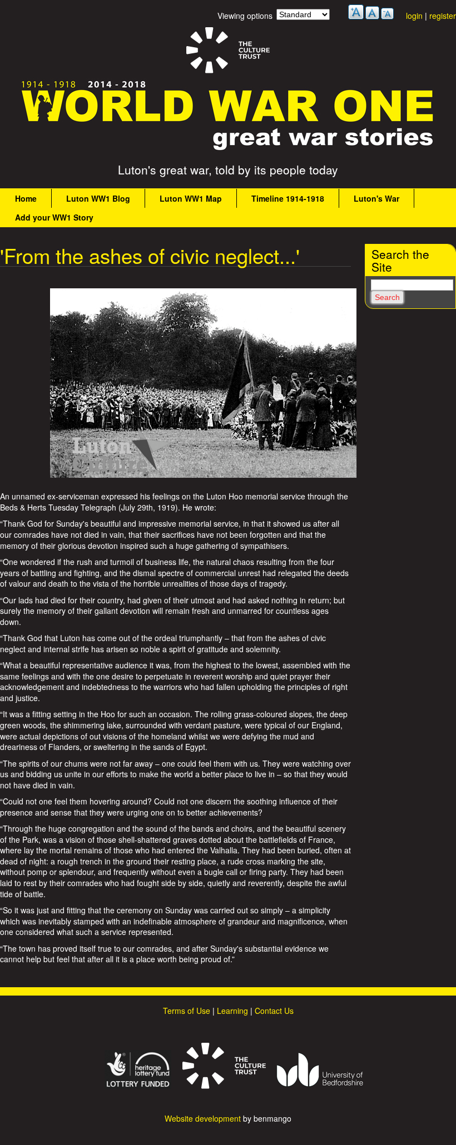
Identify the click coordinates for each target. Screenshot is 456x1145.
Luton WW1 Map (191, 198)
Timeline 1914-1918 (287, 198)
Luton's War (376, 198)
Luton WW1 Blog (98, 198)
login (414, 15)
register (442, 15)
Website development (203, 1118)
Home (26, 198)
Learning (232, 1010)
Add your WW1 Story (54, 217)
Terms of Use (186, 1010)
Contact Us (274, 1010)
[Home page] (228, 150)
